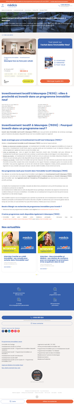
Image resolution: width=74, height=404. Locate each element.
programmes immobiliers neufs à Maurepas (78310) (17, 219)
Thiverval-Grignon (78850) (8, 116)
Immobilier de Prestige (8, 344)
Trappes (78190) (41, 117)
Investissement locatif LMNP (10, 358)
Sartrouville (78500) (6, 106)
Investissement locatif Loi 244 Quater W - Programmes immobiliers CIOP (17, 360)
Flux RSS (60, 392)
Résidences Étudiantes (44, 359)
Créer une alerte (8, 35)
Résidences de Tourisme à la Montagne (49, 355)
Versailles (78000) (42, 104)
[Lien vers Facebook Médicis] (3, 331)
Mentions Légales (16, 392)
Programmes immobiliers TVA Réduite (48, 351)
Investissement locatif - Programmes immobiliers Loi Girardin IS (17, 352)
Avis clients (54, 392)
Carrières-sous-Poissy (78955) (45, 113)
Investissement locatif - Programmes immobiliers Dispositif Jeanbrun (18, 349)
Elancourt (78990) (6, 112)
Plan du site (47, 392)
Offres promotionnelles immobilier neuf (49, 346)
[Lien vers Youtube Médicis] (12, 331)
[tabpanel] (19, 251)
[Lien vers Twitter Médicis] (6, 331)
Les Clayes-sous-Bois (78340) (9, 113)
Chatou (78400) (5, 110)
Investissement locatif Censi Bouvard (12, 356)
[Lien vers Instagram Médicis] (15, 331)
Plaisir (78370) (41, 109)
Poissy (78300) (41, 107)
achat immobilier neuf (45, 219)
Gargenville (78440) (6, 117)
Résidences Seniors (43, 357)
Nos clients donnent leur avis (11, 368)
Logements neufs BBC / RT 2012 (46, 344)
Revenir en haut (37, 396)
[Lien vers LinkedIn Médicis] (9, 331)
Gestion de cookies (39, 392)
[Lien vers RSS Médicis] (18, 331)
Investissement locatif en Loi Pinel (11, 346)
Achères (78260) (6, 115)
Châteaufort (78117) (42, 112)
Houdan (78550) (42, 110)
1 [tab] (36, 274)
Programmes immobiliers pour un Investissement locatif (53, 349)
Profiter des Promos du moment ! (59, 1)
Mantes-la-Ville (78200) (7, 109)
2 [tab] (37, 274)
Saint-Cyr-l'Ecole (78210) (7, 107)
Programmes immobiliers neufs (12, 341)
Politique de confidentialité (27, 392)
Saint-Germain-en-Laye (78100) (9, 104)
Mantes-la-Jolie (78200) (43, 106)
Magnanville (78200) (42, 116)
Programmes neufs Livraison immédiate (49, 353)
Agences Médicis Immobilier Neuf (12, 365)
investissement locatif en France (49, 209)
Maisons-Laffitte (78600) (43, 115)
